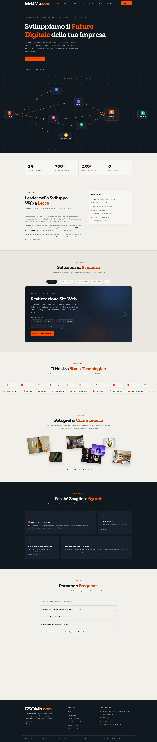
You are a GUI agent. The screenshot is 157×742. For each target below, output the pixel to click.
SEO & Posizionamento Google (103, 213)
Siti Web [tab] (52, 281)
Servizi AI (91, 3)
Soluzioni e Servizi (78, 3)
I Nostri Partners (73, 725)
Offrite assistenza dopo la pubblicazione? (56, 617)
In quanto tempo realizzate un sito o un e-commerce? (61, 609)
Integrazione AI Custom (100, 210)
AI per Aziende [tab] (66, 281)
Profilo (64, 3)
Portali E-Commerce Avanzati (102, 203)
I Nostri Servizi (33, 59)
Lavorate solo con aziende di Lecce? (54, 624)
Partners (101, 3)
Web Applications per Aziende (102, 206)
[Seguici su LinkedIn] (31, 723)
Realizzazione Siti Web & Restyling (104, 199)
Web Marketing (105, 738)
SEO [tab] (107, 281)
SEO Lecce (96, 738)
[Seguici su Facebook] (26, 723)
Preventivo (126, 3)
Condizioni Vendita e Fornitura (122, 738)
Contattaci (111, 3)
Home (57, 3)
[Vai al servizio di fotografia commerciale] (39, 445)
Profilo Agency (72, 715)
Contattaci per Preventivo (76, 729)
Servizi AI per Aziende (74, 722)
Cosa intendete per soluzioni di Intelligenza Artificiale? (62, 632)
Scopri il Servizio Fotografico (77, 469)
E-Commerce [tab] (96, 281)
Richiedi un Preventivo (58, 59)
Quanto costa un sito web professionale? (56, 602)
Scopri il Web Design (41, 333)
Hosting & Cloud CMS (100, 221)
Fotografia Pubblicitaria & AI (101, 217)
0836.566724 (109, 714)
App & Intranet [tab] (82, 281)
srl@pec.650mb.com (112, 718)
